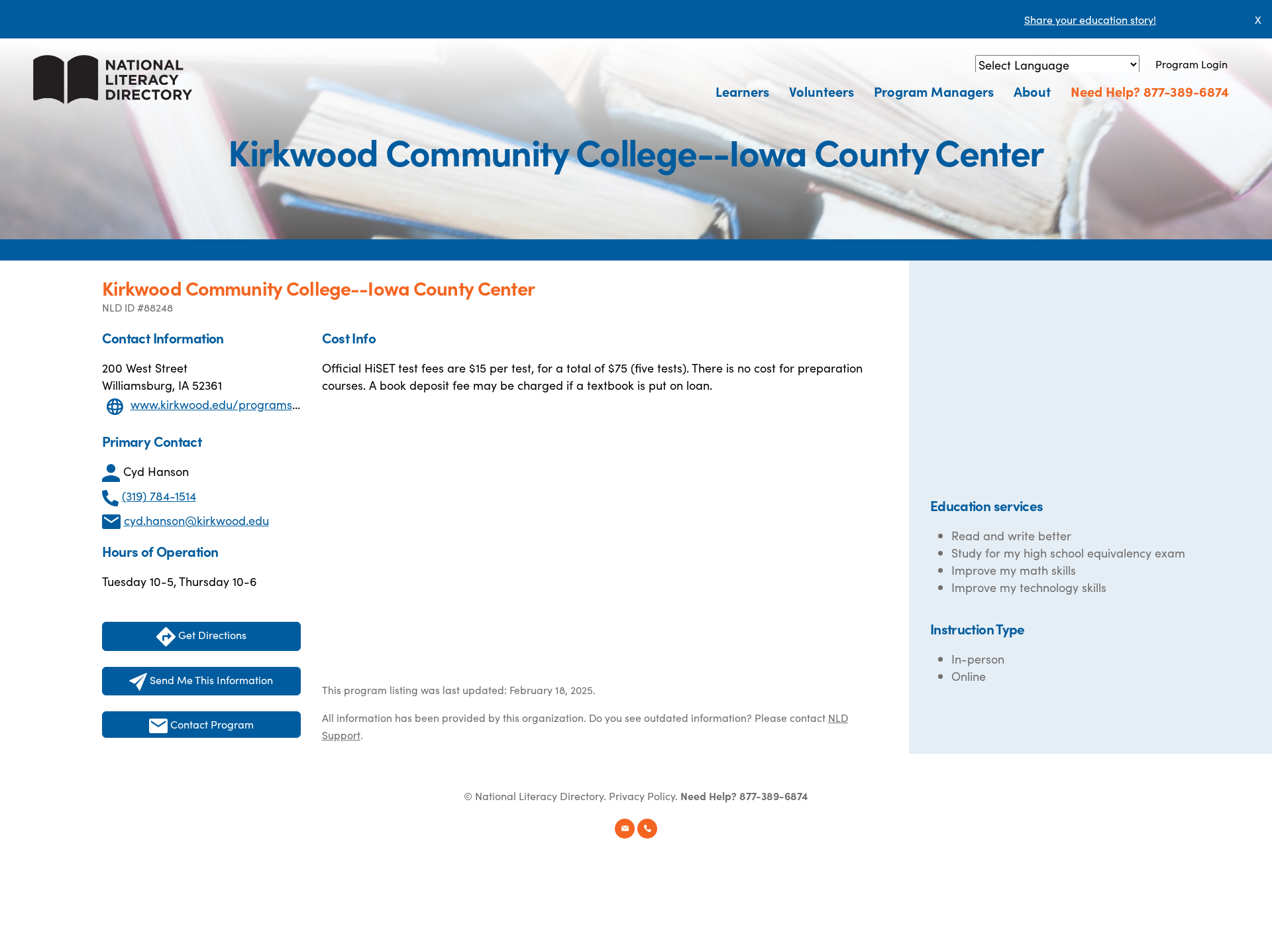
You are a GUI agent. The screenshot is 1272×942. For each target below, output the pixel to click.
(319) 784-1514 (159, 495)
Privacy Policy (642, 795)
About (1032, 91)
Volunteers (821, 91)
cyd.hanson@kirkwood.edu (196, 520)
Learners (742, 91)
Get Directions (211, 634)
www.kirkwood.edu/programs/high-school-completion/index (296, 404)
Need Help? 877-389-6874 (1150, 91)
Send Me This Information (210, 679)
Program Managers (934, 91)
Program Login (1191, 63)
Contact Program (211, 724)
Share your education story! (1090, 19)
